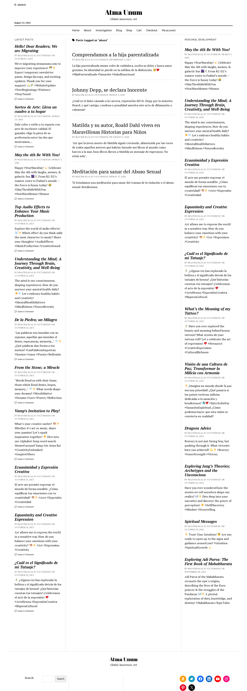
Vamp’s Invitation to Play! (37, 411)
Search (29, 678)
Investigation (104, 30)
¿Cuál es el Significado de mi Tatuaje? (36, 564)
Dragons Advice (198, 428)
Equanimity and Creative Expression (36, 517)
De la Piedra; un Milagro (36, 319)
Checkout (151, 30)
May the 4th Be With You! (37, 155)
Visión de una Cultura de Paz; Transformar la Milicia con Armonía (206, 368)
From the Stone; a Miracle (37, 367)
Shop (129, 30)
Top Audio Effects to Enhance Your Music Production (32, 211)
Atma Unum (123, 12)
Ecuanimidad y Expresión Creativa (36, 469)
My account (169, 30)
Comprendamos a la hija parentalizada (115, 54)
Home (76, 30)
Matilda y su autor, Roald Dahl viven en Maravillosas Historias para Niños (116, 128)
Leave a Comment (25, 98)
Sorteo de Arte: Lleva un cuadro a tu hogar (36, 109)
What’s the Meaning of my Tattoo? (207, 311)
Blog (119, 30)
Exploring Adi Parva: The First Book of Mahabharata (208, 561)
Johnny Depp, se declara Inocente (109, 89)
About (87, 30)
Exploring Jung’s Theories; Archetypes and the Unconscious (207, 470)
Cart (139, 30)
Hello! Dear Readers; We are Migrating (36, 48)
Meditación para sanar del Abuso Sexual (116, 171)
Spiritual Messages (201, 521)
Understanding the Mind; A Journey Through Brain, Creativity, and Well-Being (38, 263)
